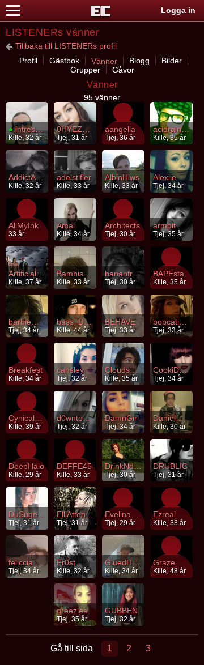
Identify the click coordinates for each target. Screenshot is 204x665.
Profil (28, 60)
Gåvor (123, 69)
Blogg (139, 60)
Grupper (85, 69)
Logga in (178, 10)
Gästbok (64, 60)
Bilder (172, 60)
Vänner (104, 61)
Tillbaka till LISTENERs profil (66, 45)
